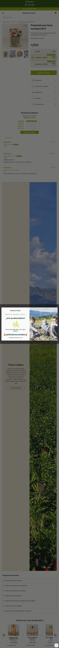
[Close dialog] (55, 309)
